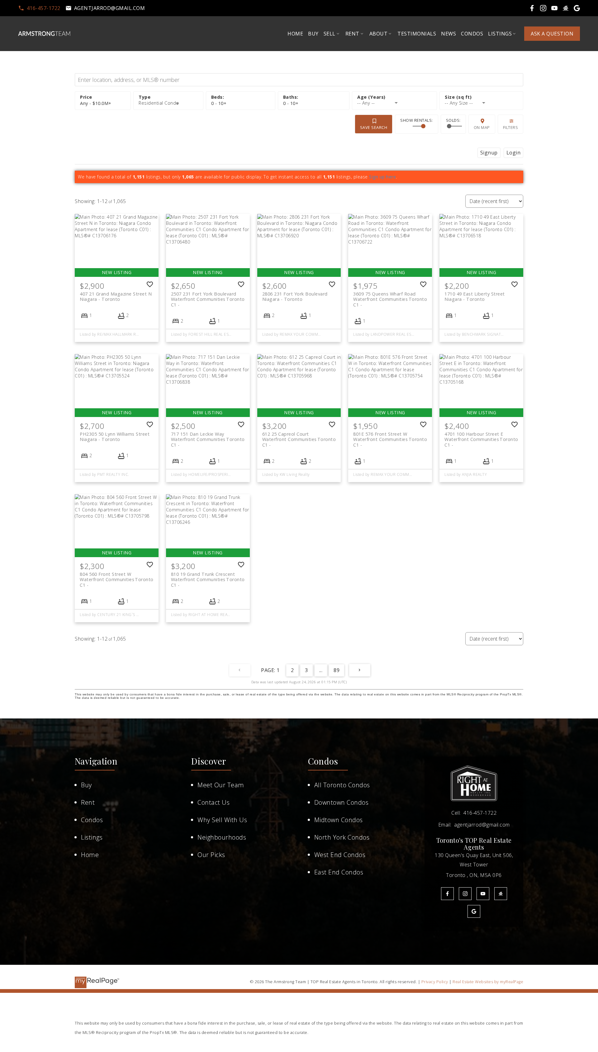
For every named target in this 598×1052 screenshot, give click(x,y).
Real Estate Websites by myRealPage (488, 981)
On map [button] (482, 127)
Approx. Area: (481, 97)
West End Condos (340, 855)
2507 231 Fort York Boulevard (208, 296)
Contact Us (213, 802)
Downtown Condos (341, 802)
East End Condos (338, 872)
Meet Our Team (220, 785)
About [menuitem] (378, 33)
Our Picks (211, 855)
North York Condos (342, 837)
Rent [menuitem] (352, 33)
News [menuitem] (448, 33)
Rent (88, 802)
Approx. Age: (394, 97)
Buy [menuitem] (313, 33)
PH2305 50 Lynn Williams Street (115, 436)
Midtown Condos (338, 820)
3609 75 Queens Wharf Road (390, 296)
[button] (39, 8)
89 (336, 670)
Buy (86, 785)
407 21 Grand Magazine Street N (116, 296)
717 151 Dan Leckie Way (208, 436)
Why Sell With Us (222, 820)
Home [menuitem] (295, 33)
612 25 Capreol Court (299, 436)
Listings (91, 837)
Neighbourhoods (221, 837)
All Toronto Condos (342, 785)
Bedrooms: (219, 103)
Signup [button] (489, 152)
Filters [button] (510, 127)
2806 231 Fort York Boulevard (295, 296)
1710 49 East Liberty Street (474, 296)
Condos (92, 820)
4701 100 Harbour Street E (481, 436)
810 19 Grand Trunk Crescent (208, 576)
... (321, 670)
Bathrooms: (291, 103)
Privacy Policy (434, 981)
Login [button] (513, 152)
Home (90, 855)
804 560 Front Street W (117, 576)
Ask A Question (552, 34)
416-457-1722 (43, 8)
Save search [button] (373, 127)
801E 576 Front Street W (390, 436)
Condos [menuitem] (472, 33)
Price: (96, 103)
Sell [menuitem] (329, 33)
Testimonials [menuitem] (416, 33)
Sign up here (382, 177)
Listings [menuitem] (500, 33)
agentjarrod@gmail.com (109, 8)
